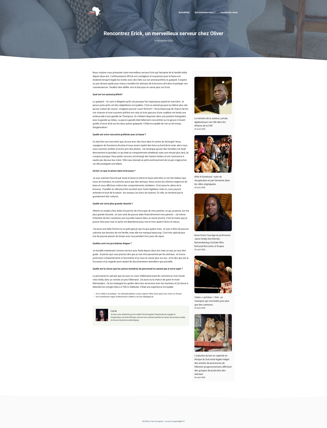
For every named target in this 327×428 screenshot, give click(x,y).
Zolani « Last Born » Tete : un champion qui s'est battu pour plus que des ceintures (211, 301)
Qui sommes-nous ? (205, 12)
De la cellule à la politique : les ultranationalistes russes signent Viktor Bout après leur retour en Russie (139, 294)
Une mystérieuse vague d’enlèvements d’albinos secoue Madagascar (125, 297)
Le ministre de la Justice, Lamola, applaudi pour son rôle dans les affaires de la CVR (211, 122)
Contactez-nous (229, 12)
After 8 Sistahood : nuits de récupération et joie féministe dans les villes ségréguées (212, 180)
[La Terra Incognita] (95, 12)
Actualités (184, 12)
